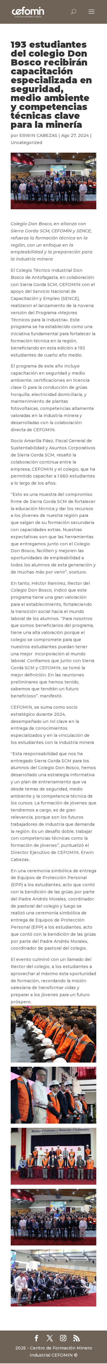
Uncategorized (26, 142)
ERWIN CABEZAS (38, 135)
